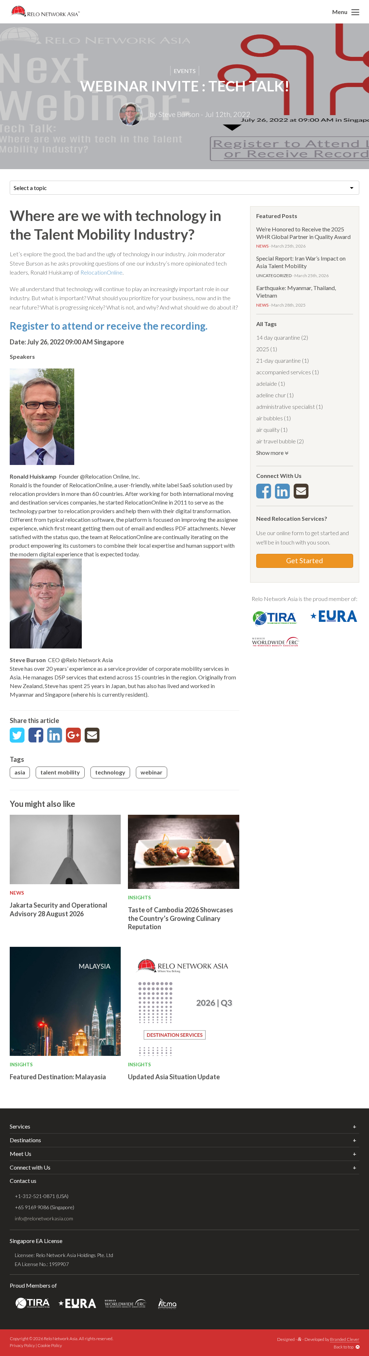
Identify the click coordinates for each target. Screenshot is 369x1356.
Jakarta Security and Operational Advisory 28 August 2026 (58, 909)
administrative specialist (285, 406)
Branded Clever (344, 1339)
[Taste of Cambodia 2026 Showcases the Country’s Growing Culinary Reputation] (183, 852)
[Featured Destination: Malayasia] (65, 1001)
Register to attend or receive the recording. (109, 326)
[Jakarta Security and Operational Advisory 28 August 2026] (65, 849)
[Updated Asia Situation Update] (183, 1001)
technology (110, 772)
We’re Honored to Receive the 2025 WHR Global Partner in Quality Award (303, 233)
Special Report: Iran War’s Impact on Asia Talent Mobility (301, 262)
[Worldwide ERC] (275, 640)
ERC (125, 1303)
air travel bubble (276, 441)
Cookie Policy (49, 1345)
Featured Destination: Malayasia (58, 1077)
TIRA (32, 1303)
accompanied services (283, 372)
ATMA (167, 1303)
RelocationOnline (101, 272)
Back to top (345, 1347)
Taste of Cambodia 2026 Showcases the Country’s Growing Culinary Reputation (180, 918)
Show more (270, 452)
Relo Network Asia (45, 11)
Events (185, 70)
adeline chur (271, 395)
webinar (152, 772)
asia (19, 772)
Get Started (304, 560)
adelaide (266, 383)
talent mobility (60, 772)
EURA (77, 1303)
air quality (268, 429)
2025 (262, 348)
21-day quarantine (278, 360)
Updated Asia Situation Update (174, 1077)
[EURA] (333, 615)
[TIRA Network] (275, 617)
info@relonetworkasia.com (44, 1218)
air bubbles (269, 418)
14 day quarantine (278, 337)
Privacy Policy (22, 1345)
